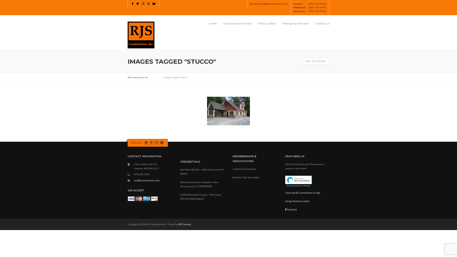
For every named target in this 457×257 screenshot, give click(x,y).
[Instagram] (143, 3)
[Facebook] (132, 3)
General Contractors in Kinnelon (298, 186)
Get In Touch (316, 61)
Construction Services (237, 23)
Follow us (136, 142)
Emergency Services (295, 23)
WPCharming (184, 224)
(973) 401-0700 (317, 11)
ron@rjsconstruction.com (274, 3)
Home (213, 23)
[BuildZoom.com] (298, 180)
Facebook (292, 209)
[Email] (153, 3)
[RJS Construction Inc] (141, 34)
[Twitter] (137, 3)
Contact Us (322, 23)
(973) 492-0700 (318, 3)
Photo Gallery (267, 23)
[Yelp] (148, 3)
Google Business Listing (297, 201)
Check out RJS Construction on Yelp (302, 192)
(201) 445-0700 (317, 7)
